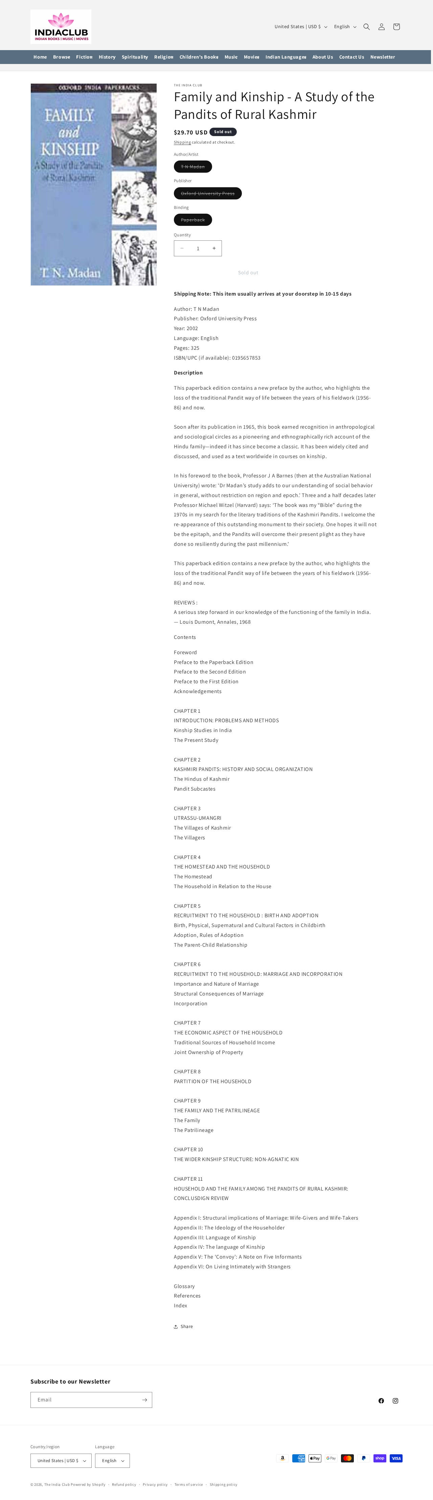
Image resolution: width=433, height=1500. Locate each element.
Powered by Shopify (88, 1484)
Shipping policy (224, 1484)
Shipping (182, 142)
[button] (61, 57)
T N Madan (196, 168)
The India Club (57, 1484)
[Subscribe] (144, 1400)
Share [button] (187, 1326)
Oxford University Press (211, 194)
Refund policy (124, 1484)
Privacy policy (155, 1484)
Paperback (196, 221)
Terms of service (189, 1484)
